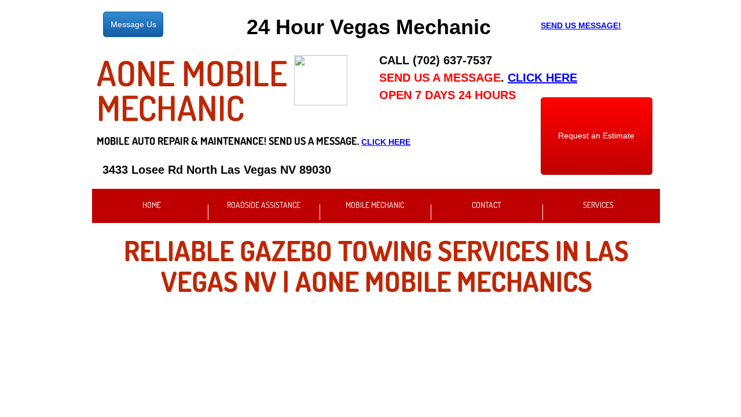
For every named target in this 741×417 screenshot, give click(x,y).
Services (598, 205)
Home (151, 205)
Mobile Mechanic (375, 205)
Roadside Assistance (263, 205)
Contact (486, 205)
